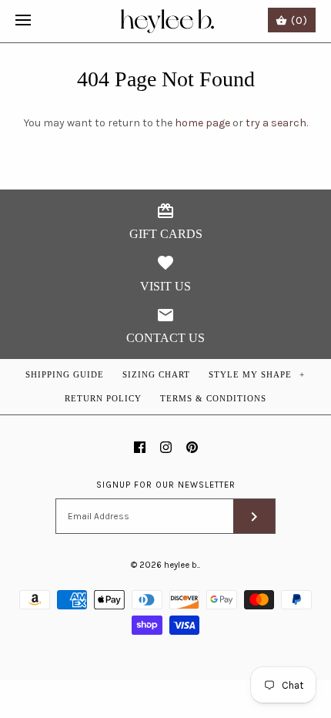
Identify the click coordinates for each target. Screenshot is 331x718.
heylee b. (181, 565)
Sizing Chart (156, 374)
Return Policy (103, 398)
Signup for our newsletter (166, 485)
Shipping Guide (64, 374)
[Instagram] (166, 447)
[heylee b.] (166, 21)
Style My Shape (257, 374)
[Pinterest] (192, 447)
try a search (276, 122)
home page (202, 122)
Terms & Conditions (213, 398)
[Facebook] (139, 447)
